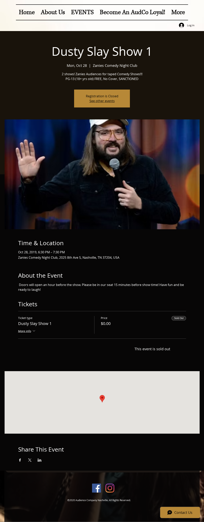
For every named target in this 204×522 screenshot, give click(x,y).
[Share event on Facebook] (20, 460)
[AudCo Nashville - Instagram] (109, 488)
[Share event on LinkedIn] (39, 460)
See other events (102, 101)
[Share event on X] (30, 460)
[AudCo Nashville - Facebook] (96, 488)
